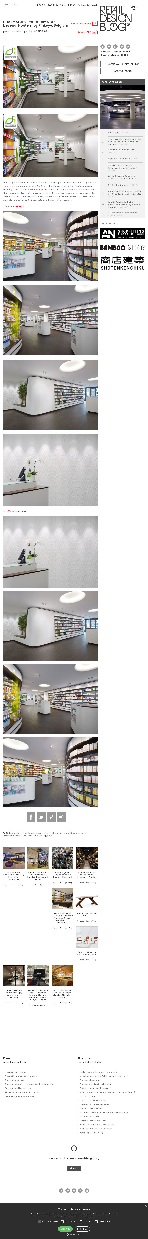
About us (40, 5)
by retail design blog (13, 885)
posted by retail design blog (17, 31)
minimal (46, 833)
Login (5, 5)
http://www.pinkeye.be (14, 511)
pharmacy (64, 833)
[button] (40, 1222)
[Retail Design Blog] (118, 19)
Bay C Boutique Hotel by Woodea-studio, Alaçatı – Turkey (62, 994)
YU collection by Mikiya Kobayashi (87, 953)
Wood (42, 836)
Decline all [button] (82, 1229)
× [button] (145, 1206)
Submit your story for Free (122, 64)
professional (8, 836)
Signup (15, 5)
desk (26, 833)
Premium (72, 5)
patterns (54, 833)
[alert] (74, 1221)
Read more (90, 1217)
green (38, 833)
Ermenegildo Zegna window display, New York (63, 874)
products (82, 833)
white (36, 836)
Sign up (74, 1168)
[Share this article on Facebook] (31, 817)
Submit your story (56, 5)
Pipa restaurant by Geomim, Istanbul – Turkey (87, 874)
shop (30, 836)
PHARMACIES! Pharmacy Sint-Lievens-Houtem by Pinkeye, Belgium (35, 23)
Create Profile (123, 71)
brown (12, 833)
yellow (49, 836)
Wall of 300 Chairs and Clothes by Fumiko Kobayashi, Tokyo (38, 876)
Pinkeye (20, 206)
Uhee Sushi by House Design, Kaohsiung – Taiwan (14, 994)
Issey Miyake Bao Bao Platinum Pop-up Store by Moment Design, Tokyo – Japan (38, 995)
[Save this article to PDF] (61, 817)
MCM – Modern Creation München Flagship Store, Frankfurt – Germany (62, 918)
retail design (20, 836)
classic (19, 833)
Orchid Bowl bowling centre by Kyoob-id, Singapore (13, 876)
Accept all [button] (65, 1229)
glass (31, 833)
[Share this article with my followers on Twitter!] (41, 817)
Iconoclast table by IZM (87, 914)
